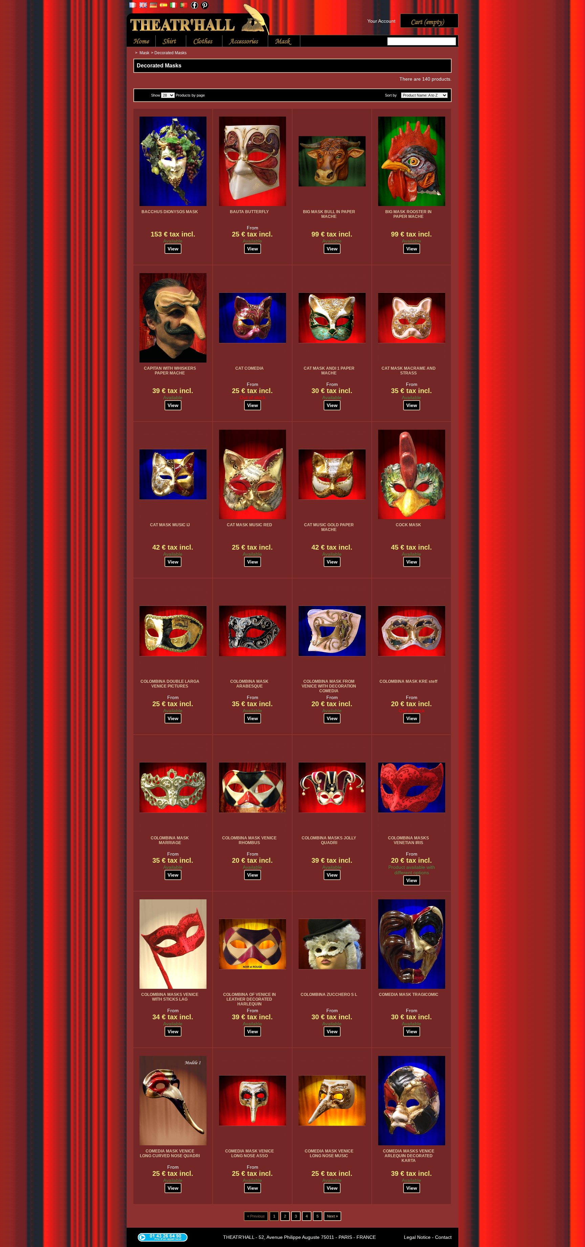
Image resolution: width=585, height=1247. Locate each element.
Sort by (391, 95)
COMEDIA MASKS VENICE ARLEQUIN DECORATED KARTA (408, 1156)
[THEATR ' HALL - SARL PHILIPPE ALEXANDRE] (198, 18)
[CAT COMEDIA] (252, 318)
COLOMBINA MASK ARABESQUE (249, 684)
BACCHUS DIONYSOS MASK (170, 211)
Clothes (199, 42)
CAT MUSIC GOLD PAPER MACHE (329, 527)
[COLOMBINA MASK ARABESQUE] (252, 631)
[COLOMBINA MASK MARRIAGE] (173, 787)
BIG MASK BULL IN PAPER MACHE (329, 214)
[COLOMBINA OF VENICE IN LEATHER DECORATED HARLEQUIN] (252, 944)
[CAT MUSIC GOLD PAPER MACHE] (332, 474)
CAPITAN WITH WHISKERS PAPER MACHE (170, 370)
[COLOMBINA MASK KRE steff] (411, 631)
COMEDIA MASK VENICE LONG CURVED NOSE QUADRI (170, 1153)
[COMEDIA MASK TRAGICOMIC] (411, 944)
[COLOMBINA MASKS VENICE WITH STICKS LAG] (173, 944)
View (173, 248)
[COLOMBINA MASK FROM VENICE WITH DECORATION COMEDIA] (332, 631)
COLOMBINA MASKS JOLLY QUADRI (329, 840)
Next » (332, 1216)
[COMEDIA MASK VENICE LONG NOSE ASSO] (252, 1100)
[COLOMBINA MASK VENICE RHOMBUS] (252, 787)
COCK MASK (408, 525)
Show (155, 95)
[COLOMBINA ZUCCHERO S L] (332, 944)
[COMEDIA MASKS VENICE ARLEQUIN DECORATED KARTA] (411, 1100)
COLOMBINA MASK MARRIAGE (170, 840)
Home (141, 41)
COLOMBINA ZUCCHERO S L (329, 994)
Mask (279, 42)
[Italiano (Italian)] (173, 6)
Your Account (381, 21)
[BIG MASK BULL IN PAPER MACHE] (332, 161)
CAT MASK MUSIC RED (249, 525)
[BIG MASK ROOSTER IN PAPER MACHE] (411, 161)
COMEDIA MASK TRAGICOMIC (408, 994)
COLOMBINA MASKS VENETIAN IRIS (408, 840)
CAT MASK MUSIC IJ (170, 525)
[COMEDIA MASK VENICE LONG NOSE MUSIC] (332, 1100)
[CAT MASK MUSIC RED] (252, 474)
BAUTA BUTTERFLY (249, 211)
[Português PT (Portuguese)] (184, 6)
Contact (443, 1237)
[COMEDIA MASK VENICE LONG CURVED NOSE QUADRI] (173, 1100)
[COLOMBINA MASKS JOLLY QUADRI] (332, 787)
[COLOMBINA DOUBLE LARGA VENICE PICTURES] (173, 631)
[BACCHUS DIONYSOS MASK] (173, 161)
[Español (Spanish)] (163, 6)
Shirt (166, 42)
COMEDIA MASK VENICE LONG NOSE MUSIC (329, 1153)
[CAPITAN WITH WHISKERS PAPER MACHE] (173, 318)
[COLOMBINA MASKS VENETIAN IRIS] (411, 787)
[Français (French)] (133, 6)
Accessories (240, 42)
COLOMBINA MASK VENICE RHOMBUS (249, 840)
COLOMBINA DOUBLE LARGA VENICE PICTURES (169, 684)
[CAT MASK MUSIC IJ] (173, 474)
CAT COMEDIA (249, 368)
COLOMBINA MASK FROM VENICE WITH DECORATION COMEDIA (329, 686)
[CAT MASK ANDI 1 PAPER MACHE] (332, 318)
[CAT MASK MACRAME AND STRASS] (411, 318)
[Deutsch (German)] (153, 6)
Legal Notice (417, 1237)
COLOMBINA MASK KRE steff (408, 681)
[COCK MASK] (411, 474)
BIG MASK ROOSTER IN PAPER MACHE (408, 214)
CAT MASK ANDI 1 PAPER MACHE (329, 370)
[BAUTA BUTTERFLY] (252, 161)
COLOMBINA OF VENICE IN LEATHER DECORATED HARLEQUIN (249, 999)
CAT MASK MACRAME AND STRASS (409, 370)
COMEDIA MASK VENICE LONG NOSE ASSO (249, 1153)
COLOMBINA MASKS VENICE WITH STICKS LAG (169, 997)
